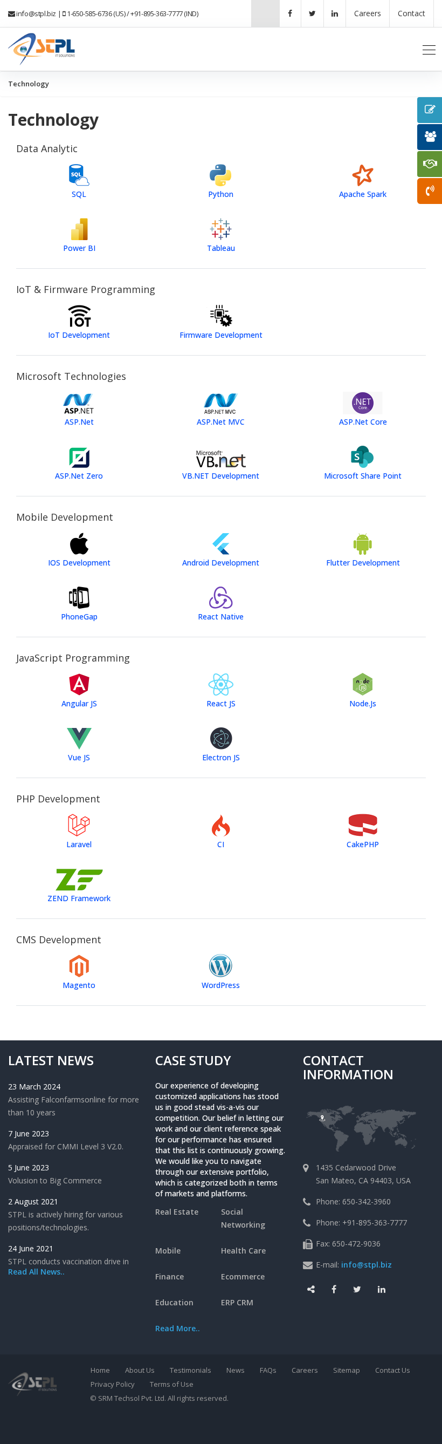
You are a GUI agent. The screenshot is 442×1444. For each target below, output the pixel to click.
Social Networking (243, 1218)
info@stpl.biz (36, 13)
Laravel (79, 844)
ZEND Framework (78, 898)
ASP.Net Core (363, 422)
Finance (169, 1276)
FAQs (268, 1370)
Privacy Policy (113, 1384)
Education (174, 1302)
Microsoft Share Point (363, 476)
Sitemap (346, 1370)
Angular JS (79, 703)
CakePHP (363, 844)
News (235, 1370)
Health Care (243, 1250)
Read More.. (177, 1328)
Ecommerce (243, 1276)
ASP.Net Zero (79, 476)
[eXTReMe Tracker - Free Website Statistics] (254, 1423)
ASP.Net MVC (221, 422)
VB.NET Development (220, 476)
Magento (79, 985)
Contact (411, 13)
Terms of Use (172, 1384)
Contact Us (392, 1370)
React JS (221, 703)
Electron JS (221, 757)
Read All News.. (36, 1271)
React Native (221, 616)
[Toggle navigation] (429, 49)
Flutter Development (363, 562)
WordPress (221, 985)
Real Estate (176, 1212)
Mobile (168, 1250)
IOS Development (79, 562)
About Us (140, 1370)
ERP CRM (237, 1302)
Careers (305, 1370)
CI (220, 844)
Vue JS (79, 757)
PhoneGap (79, 616)
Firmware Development (221, 335)
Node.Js (362, 703)
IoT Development (79, 335)
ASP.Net (79, 422)
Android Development (220, 562)
